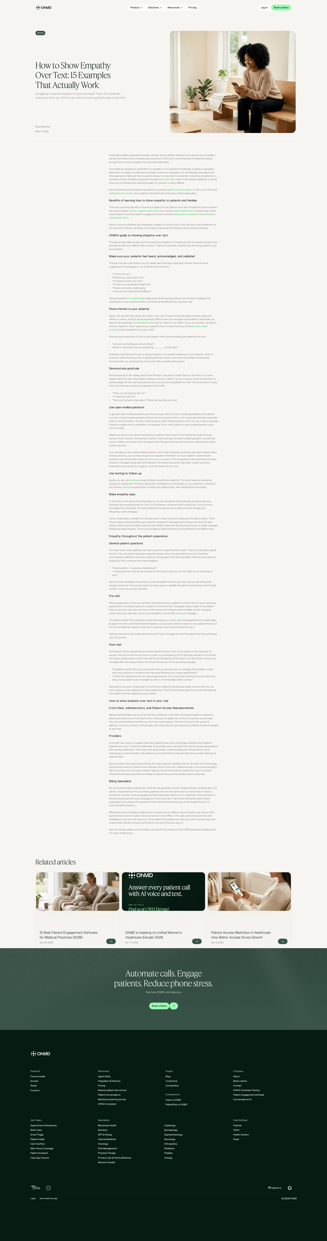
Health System (241, 1134)
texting (133, 480)
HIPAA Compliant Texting (246, 1090)
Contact (237, 1085)
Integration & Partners (109, 1080)
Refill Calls (36, 1130)
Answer (34, 1080)
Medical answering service (112, 1099)
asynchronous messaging (157, 459)
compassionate (136, 298)
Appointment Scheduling (43, 1125)
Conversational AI (242, 1099)
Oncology (103, 1143)
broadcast (181, 613)
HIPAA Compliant (107, 1103)
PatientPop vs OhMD (176, 1104)
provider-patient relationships (144, 210)
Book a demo (240, 1080)
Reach (33, 1085)
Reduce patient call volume (112, 1090)
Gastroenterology (173, 1134)
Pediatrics (169, 1148)
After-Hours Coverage (41, 1148)
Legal (33, 1198)
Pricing (101, 1085)
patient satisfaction (183, 210)
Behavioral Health (107, 1125)
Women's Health (106, 1162)
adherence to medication (187, 214)
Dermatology (171, 1130)
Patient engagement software (248, 1094)
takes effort (169, 179)
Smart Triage (37, 1134)
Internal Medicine (107, 1139)
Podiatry (168, 1153)
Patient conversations (109, 1094)
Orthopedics (170, 1143)
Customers (171, 1080)
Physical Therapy (107, 1153)
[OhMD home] (52, 7)
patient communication (180, 189)
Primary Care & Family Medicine (114, 1157)
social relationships (143, 322)
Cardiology (170, 1125)
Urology (168, 1157)
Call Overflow (37, 1143)
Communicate (37, 1076)
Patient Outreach (39, 1153)
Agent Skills (104, 1076)
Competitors (172, 1085)
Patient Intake (37, 1139)
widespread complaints (121, 193)
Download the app (48, 1198)
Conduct (35, 1090)
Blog (168, 1076)
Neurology (169, 1139)
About (236, 1076)
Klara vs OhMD (173, 1099)
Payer (236, 1139)
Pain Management (107, 1148)
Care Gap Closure (39, 1157)
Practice (237, 1125)
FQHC (236, 1130)
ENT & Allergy (105, 1134)
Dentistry (102, 1130)
